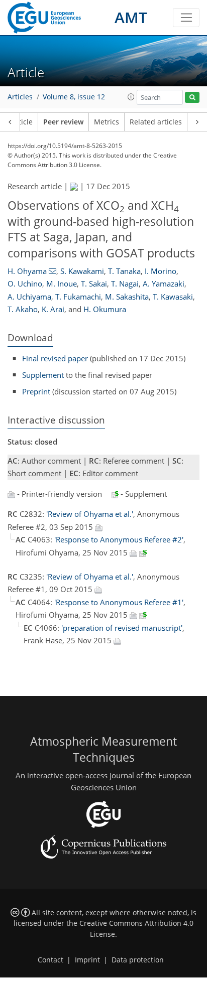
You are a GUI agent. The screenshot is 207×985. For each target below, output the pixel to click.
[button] (131, 96)
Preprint (36, 391)
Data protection (138, 959)
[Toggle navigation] (186, 17)
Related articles (156, 121)
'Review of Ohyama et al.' (89, 514)
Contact (50, 959)
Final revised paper (55, 358)
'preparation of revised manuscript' (121, 628)
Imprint (87, 959)
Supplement (43, 375)
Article (22, 121)
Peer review (63, 121)
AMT (131, 17)
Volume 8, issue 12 (74, 96)
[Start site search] (192, 97)
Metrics (106, 121)
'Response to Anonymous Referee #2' (118, 539)
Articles (20, 96)
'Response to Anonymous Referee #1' (118, 602)
